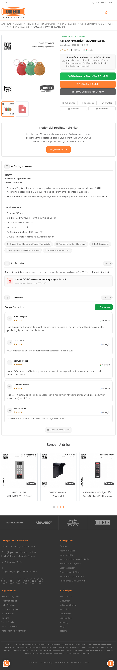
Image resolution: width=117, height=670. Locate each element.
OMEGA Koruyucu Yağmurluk (19, 494)
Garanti (5, 618)
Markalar (64, 609)
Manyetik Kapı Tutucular (72, 576)
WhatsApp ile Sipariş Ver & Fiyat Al (89, 76)
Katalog (64, 622)
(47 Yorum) (79, 50)
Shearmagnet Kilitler (70, 572)
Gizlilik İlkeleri (7, 613)
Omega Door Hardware (73, 36)
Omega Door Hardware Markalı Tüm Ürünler (30, 244)
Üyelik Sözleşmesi (10, 596)
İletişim (63, 630)
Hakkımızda (65, 596)
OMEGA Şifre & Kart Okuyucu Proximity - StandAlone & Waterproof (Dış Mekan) (97, 458)
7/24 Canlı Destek (89, 84)
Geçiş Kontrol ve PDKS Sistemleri (96, 23)
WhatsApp (70, 103)
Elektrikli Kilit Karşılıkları (70, 563)
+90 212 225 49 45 (103, 2)
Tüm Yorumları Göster (60, 429)
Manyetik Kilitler (67, 550)
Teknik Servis (7, 622)
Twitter (108, 103)
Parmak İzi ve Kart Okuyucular (41, 23)
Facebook (89, 103)
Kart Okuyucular (68, 23)
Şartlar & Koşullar (9, 609)
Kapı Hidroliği (66, 555)
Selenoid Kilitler (67, 567)
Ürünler (18, 23)
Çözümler (65, 600)
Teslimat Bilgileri (9, 600)
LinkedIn (75, 108)
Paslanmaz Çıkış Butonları (73, 580)
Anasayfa (6, 23)
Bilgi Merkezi (66, 618)
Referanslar (65, 613)
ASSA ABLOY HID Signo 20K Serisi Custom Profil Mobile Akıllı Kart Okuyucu (58, 494)
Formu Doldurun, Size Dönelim (89, 91)
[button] (106, 13)
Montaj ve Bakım (9, 626)
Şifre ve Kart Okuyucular (17, 26)
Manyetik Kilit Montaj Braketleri (75, 559)
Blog (62, 626)
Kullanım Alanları (68, 605)
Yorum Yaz (105, 307)
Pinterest (103, 108)
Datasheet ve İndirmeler (13, 630)
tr (2, 2)
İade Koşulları (8, 605)
